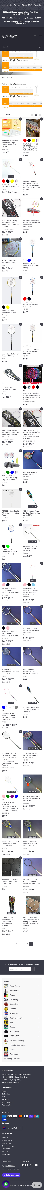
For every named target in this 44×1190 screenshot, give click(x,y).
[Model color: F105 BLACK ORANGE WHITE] (8, 707)
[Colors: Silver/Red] (29, 345)
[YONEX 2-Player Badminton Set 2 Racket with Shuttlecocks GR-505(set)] (11, 916)
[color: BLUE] (29, 140)
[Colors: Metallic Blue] (29, 260)
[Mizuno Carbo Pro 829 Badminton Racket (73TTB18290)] (32, 838)
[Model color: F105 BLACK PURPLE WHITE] (12, 707)
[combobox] (22, 47)
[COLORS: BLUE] (3, 546)
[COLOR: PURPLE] (16, 472)
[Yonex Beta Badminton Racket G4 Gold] (11, 344)
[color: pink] (8, 628)
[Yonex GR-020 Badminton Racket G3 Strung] (32, 257)
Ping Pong (5, 1099)
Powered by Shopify (25, 1185)
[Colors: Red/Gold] (25, 260)
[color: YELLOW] (33, 140)
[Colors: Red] (25, 299)
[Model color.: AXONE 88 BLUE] (16, 796)
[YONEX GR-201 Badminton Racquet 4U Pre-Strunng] (11, 543)
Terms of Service (8, 1102)
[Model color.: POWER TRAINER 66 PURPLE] (12, 796)
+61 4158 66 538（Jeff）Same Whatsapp (16, 1074)
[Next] (31, 944)
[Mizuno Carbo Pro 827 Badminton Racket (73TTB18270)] (11, 838)
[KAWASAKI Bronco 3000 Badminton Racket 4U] (32, 541)
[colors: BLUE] (37, 387)
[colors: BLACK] (25, 387)
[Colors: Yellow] (8, 307)
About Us (5, 1138)
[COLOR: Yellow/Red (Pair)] (3, 472)
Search (4, 1091)
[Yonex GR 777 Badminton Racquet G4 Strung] (32, 295)
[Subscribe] (33, 969)
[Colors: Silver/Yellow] (25, 345)
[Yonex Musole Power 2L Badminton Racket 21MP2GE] (32, 702)
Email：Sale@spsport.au (10, 1082)
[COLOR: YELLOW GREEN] (8, 472)
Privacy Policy (7, 1140)
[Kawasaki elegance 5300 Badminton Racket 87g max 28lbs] (11, 583)
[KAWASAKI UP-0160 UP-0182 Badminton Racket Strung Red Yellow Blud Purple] (32, 138)
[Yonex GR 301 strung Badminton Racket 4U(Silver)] (32, 342)
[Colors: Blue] (3, 307)
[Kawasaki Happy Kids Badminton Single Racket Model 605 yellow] (11, 137)
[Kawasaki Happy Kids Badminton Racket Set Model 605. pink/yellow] (32, 217)
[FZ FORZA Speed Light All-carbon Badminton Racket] (11, 506)
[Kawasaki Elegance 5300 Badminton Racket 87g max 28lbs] (11, 626)
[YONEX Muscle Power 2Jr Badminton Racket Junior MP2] (32, 506)
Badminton (6, 1094)
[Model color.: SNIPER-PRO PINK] (3, 796)
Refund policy (6, 1105)
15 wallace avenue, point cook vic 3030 (21, 18)
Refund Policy (6, 1143)
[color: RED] (25, 140)
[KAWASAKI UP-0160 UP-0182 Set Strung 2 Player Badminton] (11, 469)
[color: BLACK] (29, 584)
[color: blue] (3, 628)
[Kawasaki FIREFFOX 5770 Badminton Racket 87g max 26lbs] (32, 876)
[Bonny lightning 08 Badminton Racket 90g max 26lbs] (32, 624)
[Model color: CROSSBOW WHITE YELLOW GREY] (16, 707)
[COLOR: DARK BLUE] (12, 472)
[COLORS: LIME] (8, 546)
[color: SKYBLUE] (33, 584)
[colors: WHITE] (29, 387)
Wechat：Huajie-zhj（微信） (12, 1080)
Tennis (4, 1097)
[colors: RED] (33, 387)
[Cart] (35, 36)
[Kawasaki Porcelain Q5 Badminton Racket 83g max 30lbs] (32, 793)
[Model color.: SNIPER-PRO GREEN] (8, 796)
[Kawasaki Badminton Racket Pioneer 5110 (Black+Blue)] (11, 875)
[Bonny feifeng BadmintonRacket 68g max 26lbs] (11, 665)
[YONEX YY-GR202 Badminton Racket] (11, 255)
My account (6, 1154)
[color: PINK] (3, 584)
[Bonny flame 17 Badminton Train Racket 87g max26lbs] (32, 664)
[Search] (39, 47)
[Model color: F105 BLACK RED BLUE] (3, 707)
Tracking (5, 1151)
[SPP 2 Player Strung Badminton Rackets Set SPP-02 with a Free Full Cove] (11, 427)
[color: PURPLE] (37, 140)
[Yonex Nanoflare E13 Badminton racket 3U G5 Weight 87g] (32, 749)
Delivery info (6, 1149)
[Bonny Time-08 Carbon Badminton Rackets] (11, 382)
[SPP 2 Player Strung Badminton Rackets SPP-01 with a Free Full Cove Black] (11, 218)
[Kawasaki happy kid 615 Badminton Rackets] (32, 467)
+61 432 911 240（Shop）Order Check (15, 1077)
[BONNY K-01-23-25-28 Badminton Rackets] (11, 177)
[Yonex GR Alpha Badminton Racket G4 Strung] (11, 300)
